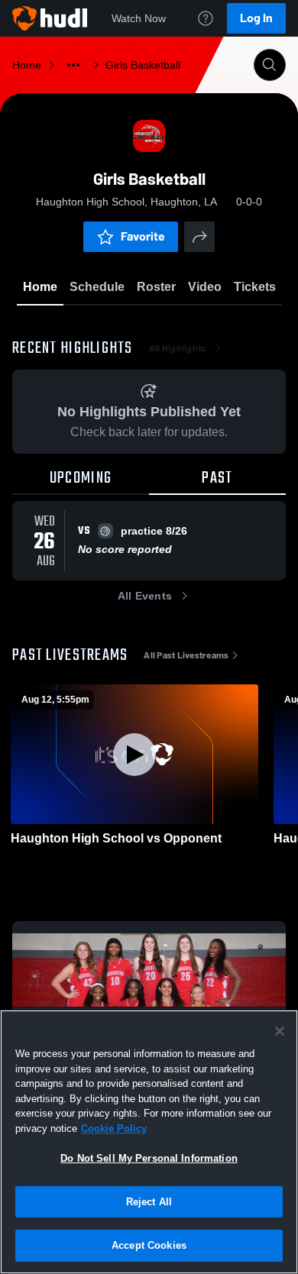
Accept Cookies (149, 1245)
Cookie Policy (114, 1128)
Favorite (143, 236)
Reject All (149, 1202)
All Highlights (177, 348)
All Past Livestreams (186, 655)
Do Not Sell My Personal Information (149, 1158)
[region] (149, 1142)
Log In (256, 18)
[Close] (279, 1031)
